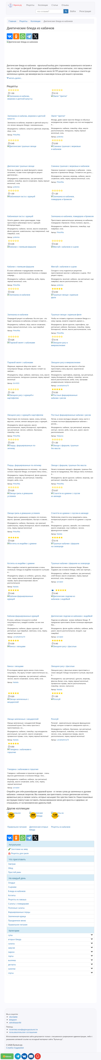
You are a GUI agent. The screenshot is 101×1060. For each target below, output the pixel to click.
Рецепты (30, 5)
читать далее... (15, 78)
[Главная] (16, 5)
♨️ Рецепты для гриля (18, 853)
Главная (12, 21)
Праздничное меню (17, 920)
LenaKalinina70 (63, 385)
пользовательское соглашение (23, 1032)
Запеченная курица (17, 916)
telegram (13, 1019)
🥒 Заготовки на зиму (18, 849)
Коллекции (43, 5)
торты (11, 956)
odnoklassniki (15, 1022)
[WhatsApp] (22, 36)
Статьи (54, 5)
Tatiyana (60, 436)
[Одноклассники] (16, 36)
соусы (11, 973)
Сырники (12, 886)
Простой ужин (14, 872)
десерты (12, 964)
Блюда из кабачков (16, 891)
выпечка (12, 960)
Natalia (59, 534)
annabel (60, 581)
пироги (11, 952)
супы (10, 935)
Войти (73, 11)
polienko (60, 136)
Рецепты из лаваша (17, 899)
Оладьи (11, 882)
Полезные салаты (16, 907)
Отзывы (65, 5)
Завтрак (12, 863)
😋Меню (7, 1056)
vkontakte (13, 1016)
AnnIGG (16, 383)
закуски (11, 947)
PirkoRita (16, 134)
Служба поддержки (15, 1047)
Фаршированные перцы (19, 912)
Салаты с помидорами (18, 903)
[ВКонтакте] (10, 36)
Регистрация (85, 11)
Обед (10, 868)
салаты (11, 943)
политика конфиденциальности (23, 1029)
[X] (35, 36)
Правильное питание (17, 924)
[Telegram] (29, 36)
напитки (11, 968)
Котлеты (12, 895)
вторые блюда (14, 939)
